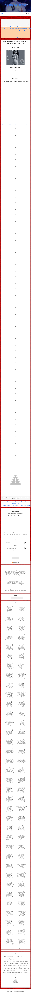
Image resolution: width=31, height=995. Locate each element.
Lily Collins (21, 713)
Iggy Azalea (9, 897)
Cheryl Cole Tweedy (9, 761)
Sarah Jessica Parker (20, 871)
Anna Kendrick (9, 669)
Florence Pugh (9, 862)
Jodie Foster (21, 609)
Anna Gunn (9, 668)
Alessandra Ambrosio (9, 620)
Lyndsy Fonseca (21, 725)
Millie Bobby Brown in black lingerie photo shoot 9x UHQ (15, 570)
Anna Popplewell (9, 673)
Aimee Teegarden (9, 616)
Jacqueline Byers (9, 906)
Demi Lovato (9, 801)
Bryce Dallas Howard (9, 722)
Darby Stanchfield (9, 794)
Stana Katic (21, 907)
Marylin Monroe (21, 745)
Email (16, 545)
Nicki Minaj (21, 797)
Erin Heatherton (9, 850)
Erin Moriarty (9, 852)
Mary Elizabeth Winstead (21, 743)
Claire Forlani (9, 775)
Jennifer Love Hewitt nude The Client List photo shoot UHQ (16, 505)
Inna (9, 901)
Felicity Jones (9, 860)
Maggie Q (20, 729)
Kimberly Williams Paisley (20, 670)
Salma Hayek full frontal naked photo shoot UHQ (15, 582)
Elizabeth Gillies (9, 824)
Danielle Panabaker (9, 793)
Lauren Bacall (21, 697)
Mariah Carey (21, 739)
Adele (9, 608)
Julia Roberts (21, 620)
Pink (21, 825)
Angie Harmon (9, 665)
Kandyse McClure (21, 632)
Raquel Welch (21, 837)
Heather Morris (9, 889)
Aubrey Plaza (9, 694)
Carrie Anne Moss (9, 741)
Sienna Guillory (21, 888)
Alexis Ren (9, 624)
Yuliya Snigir (21, 940)
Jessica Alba (9, 939)
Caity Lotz (9, 724)
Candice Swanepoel (9, 733)
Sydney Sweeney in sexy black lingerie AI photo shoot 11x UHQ (15, 572)
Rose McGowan (21, 853)
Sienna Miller (21, 889)
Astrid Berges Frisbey (9, 693)
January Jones (9, 917)
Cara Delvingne (9, 736)
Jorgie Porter (21, 615)
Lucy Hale (21, 723)
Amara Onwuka (9, 650)
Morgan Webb (21, 781)
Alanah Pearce (8, 619)
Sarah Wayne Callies (20, 875)
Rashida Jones (20, 838)
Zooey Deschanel (21, 948)
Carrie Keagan (9, 743)
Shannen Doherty (21, 882)
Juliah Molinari (20, 624)
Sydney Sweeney (21, 912)
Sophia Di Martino (21, 897)
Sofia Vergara (21, 895)
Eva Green (9, 853)
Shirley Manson (21, 887)
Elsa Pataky (9, 829)
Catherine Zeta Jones (9, 752)
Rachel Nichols (20, 831)
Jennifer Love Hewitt (8, 935)
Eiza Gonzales (9, 815)
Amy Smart (9, 658)
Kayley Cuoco (21, 658)
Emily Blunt (9, 833)
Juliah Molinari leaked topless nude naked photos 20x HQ (15, 573)
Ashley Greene (8, 689)
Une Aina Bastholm (21, 930)
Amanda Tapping (9, 649)
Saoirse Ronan (20, 863)
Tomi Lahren (21, 924)
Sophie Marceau (21, 902)
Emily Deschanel (9, 834)
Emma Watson (8, 844)
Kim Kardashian (21, 669)
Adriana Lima (9, 611)
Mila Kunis (20, 762)
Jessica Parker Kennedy (9, 943)
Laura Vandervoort (20, 695)
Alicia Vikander (9, 631)
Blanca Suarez (9, 710)
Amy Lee (9, 657)
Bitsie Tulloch (9, 707)
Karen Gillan (21, 635)
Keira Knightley (20, 659)
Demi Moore (9, 802)
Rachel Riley (21, 833)
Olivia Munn (21, 810)
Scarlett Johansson (20, 876)
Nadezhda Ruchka (21, 783)
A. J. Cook (9, 603)
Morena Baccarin (21, 779)
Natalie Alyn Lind (21, 787)
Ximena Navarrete (21, 939)
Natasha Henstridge (20, 791)
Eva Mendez (9, 855)
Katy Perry (20, 656)
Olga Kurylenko (21, 807)
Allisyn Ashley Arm (9, 637)
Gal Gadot (9, 865)
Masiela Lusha (20, 746)
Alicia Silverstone (9, 630)
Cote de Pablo (9, 781)
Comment (16, 518)
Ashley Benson (8, 688)
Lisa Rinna (21, 720)
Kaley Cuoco (21, 631)
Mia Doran (21, 756)
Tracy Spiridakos (21, 926)
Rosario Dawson (21, 849)
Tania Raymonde (21, 914)
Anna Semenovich (9, 675)
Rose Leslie (21, 852)
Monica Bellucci (21, 777)
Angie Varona (9, 666)
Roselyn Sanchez (21, 855)
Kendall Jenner (20, 665)
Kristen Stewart (20, 678)
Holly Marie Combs (9, 895)
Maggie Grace (21, 727)
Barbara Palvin (9, 697)
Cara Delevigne (9, 734)
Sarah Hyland (20, 869)
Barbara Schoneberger (9, 698)
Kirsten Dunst (21, 673)
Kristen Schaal (20, 677)
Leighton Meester (21, 704)
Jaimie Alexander (9, 911)
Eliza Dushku (9, 821)
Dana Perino (9, 789)
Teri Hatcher (21, 920)
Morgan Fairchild (21, 780)
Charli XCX (9, 755)
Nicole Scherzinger (21, 800)
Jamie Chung (9, 913)
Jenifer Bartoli (9, 922)
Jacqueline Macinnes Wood (9, 907)
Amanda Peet (9, 647)
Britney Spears (8, 716)
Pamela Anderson (21, 815)
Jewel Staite (21, 605)
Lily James (21, 714)
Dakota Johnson (9, 787)
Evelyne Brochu (9, 858)
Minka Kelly (21, 767)
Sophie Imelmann (21, 901)
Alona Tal (9, 638)
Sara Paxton (21, 865)
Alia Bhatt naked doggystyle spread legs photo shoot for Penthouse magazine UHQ (15, 586)
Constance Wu (9, 779)
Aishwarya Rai (9, 617)
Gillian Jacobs (9, 874)
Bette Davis (9, 703)
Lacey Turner (21, 685)
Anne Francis (9, 678)
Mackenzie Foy (20, 726)
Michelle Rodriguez (21, 760)
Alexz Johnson (9, 625)
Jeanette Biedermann (9, 920)
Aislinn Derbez (8, 618)
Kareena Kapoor (21, 634)
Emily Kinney (9, 835)
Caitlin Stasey (9, 723)
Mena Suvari (21, 755)
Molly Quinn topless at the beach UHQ (15, 581)
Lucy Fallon (21, 722)
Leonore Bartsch (21, 707)
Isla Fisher (9, 903)
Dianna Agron (9, 808)
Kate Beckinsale (20, 640)
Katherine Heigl (21, 648)
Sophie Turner (20, 904)
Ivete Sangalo (9, 905)
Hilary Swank (9, 893)
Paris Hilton (21, 816)
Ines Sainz (9, 900)
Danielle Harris (9, 792)
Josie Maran (21, 616)
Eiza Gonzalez (9, 816)
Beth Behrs (9, 702)
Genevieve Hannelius (9, 869)
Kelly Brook (21, 663)
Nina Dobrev (21, 805)
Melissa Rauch (20, 754)
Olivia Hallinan (20, 808)
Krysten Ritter (21, 682)
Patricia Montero (21, 818)
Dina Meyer (9, 809)
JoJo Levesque (21, 611)
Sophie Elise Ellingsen (21, 900)
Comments (15, 981)
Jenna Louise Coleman (9, 925)
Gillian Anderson (9, 873)
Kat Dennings (20, 638)
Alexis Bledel (9, 622)
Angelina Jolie (8, 663)
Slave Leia (21, 893)
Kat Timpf (21, 639)
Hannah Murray (9, 882)
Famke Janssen (9, 859)
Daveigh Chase (9, 796)
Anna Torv (9, 676)
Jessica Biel (9, 940)
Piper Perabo (21, 826)
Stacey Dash (21, 905)
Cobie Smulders (9, 778)
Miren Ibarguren (21, 770)
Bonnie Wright (9, 711)
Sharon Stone (21, 884)
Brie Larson (9, 715)
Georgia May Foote (9, 871)
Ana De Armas (9, 659)
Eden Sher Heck (9, 814)
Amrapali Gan (9, 654)
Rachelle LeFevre (21, 836)
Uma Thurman (20, 927)
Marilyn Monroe (21, 741)
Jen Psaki (9, 921)
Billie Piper (9, 706)
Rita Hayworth (20, 845)
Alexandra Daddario (8, 621)
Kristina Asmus (20, 680)
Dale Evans (9, 788)
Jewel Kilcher (21, 603)
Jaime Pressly (9, 910)
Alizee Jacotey (9, 635)
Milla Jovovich (21, 764)
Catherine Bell (9, 749)
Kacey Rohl (21, 629)
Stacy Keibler (21, 906)
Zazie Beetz (21, 942)
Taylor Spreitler (21, 919)
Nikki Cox (20, 802)
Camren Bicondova (9, 729)
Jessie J (9, 947)
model (21, 773)
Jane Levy (9, 915)
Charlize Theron (9, 756)
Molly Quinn (21, 775)
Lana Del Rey (21, 687)
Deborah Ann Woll (9, 798)
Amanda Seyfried (9, 648)
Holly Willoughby (9, 896)
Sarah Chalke (21, 867)
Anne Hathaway (8, 679)
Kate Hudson (21, 642)
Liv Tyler (20, 721)
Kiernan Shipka (20, 668)
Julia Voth (21, 622)
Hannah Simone (9, 883)
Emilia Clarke (8, 830)
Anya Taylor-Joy (9, 683)
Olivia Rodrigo (20, 811)
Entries (15, 980)
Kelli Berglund (21, 660)
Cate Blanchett (9, 746)
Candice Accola (9, 731)
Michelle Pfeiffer (21, 759)
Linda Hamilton (21, 715)
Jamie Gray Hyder (9, 914)
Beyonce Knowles (9, 704)
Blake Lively (9, 708)
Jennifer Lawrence (9, 933)
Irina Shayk (9, 902)
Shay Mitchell (21, 885)
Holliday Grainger (9, 894)
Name (16, 539)
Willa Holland (20, 938)
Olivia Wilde (21, 812)
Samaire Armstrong (21, 859)
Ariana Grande (8, 686)
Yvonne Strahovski (21, 941)
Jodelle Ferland (21, 607)
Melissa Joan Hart (21, 753)
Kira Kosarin (21, 672)
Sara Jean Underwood (21, 864)
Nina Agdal (21, 803)
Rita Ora (20, 846)
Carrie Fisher (9, 742)
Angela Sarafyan (9, 661)
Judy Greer (21, 617)
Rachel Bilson (20, 829)
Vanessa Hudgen (21, 931)
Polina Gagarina (21, 827)
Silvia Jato (21, 891)
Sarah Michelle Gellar (20, 873)
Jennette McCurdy (9, 927)
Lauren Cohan (21, 698)
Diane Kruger (9, 806)
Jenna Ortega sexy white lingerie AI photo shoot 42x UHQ (15, 567)
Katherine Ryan (21, 649)
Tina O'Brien (21, 923)
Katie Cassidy (21, 651)
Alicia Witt (9, 632)
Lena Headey (21, 705)
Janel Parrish (9, 916)
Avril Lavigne (9, 695)
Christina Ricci (9, 770)
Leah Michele (21, 701)
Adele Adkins (9, 609)
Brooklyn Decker (9, 721)
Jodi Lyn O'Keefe (21, 608)
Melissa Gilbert (21, 752)
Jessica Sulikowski (9, 945)
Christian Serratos (9, 765)
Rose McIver (21, 854)
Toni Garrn (21, 925)
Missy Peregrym (21, 772)
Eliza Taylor (9, 822)
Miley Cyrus (21, 763)
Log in (15, 979)
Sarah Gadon (21, 868)
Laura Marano (20, 693)
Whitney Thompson (21, 936)
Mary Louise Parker (21, 744)
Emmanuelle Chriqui (8, 845)
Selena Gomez (26, 497)
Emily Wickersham (9, 840)
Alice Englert (9, 628)
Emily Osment (9, 836)
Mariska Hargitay (21, 742)
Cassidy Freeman (9, 745)
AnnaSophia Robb (9, 677)
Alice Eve (9, 629)
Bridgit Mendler (9, 714)
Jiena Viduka (21, 606)
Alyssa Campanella (9, 641)
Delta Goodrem (9, 800)
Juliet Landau (21, 627)
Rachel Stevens (21, 834)
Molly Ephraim (20, 774)
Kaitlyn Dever (21, 630)
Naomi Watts (21, 784)
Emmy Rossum (8, 846)
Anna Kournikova (9, 670)
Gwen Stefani (9, 876)
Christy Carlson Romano (9, 772)
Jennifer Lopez (9, 934)
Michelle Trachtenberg (21, 761)
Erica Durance (8, 849)
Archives (9, 598)
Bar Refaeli (9, 696)
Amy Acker (9, 655)
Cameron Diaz (9, 725)
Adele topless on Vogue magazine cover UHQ (15, 588)
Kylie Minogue (20, 684)
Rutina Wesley (20, 856)
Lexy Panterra (21, 708)
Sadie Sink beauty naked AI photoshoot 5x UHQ (15, 569)
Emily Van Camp (9, 838)
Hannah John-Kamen (8, 881)
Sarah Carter (21, 866)
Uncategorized (20, 929)
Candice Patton (9, 732)
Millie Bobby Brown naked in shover (15, 579)
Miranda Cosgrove (21, 768)
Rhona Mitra (21, 843)
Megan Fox (20, 748)
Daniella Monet (9, 791)
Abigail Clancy (9, 605)
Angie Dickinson (9, 664)
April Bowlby (9, 684)
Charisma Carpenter (9, 754)
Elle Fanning (9, 826)
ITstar (21, 992)
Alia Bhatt (9, 627)
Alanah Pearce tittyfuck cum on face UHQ (15, 575)
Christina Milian (9, 769)
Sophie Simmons (21, 903)
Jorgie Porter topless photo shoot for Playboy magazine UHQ (15, 590)
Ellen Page (9, 827)
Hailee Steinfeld (9, 878)
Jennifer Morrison (9, 936)
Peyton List (21, 821)
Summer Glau (20, 910)
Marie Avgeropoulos (20, 740)
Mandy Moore (21, 732)
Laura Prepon (21, 694)
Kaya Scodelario (21, 657)
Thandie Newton (21, 921)
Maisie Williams (20, 730)
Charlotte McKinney (9, 760)
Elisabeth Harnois (9, 818)
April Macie (9, 685)
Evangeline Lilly (9, 857)
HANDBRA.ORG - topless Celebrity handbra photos (19, 33)
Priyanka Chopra (21, 828)
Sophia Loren (21, 898)
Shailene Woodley (21, 879)
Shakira (21, 881)
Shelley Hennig (20, 886)
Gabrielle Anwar (9, 863)
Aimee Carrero (8, 615)
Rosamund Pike (21, 848)
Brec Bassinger (9, 712)
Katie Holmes (21, 653)
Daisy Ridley (9, 784)
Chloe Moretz (9, 764)
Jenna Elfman (9, 923)
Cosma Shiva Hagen (9, 780)
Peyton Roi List (20, 822)
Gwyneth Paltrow (9, 877)
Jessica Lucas (9, 942)
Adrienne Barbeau (9, 613)
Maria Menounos (21, 736)
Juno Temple (21, 628)
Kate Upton (21, 645)
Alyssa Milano (8, 642)
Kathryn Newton (21, 650)
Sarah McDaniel (21, 872)
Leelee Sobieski (21, 703)
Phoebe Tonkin (20, 824)
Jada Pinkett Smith (9, 908)
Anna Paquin (9, 672)
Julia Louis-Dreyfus (21, 619)
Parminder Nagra (21, 817)
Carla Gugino (9, 739)
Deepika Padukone (9, 799)
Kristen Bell (21, 676)
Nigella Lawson (21, 801)
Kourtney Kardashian (21, 674)
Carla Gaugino (9, 738)
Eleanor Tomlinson (9, 817)
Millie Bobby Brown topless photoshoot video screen (15, 574)
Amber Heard (8, 653)
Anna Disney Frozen (9, 667)
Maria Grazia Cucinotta (21, 735)
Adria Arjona (9, 610)
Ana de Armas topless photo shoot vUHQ (15, 584)
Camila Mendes (9, 726)
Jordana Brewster (21, 612)
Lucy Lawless (21, 724)
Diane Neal (9, 807)
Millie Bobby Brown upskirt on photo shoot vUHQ (15, 583)
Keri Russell (21, 666)
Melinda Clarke (21, 750)
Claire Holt (9, 777)
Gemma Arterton (9, 866)
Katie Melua (21, 655)
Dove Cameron (9, 810)
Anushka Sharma (9, 682)
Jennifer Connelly (9, 931)
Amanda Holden (9, 646)
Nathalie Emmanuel (20, 793)
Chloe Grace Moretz (8, 763)
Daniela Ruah (9, 790)
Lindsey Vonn (21, 717)
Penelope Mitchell (21, 820)
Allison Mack (9, 636)
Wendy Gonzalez (21, 934)
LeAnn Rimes (21, 702)
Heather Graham (9, 887)
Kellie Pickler (21, 661)
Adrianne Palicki (9, 612)
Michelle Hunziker (21, 758)
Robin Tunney (21, 847)
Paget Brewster (21, 814)
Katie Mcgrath (20, 654)
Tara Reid (21, 915)
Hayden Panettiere (9, 884)
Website (16, 551)
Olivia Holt (21, 809)
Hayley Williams (9, 886)
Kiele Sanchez (21, 667)
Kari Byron (21, 636)
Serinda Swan (21, 878)
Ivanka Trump (9, 904)
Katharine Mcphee (21, 647)
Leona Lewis (21, 706)
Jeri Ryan (9, 938)
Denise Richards (9, 803)
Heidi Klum (9, 891)
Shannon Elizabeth (21, 883)
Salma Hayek (21, 858)
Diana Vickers (9, 805)
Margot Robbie (20, 734)
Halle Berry (9, 879)
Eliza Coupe (9, 820)
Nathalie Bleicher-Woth (21, 792)
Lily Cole (20, 712)
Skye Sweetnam (21, 892)
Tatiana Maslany (21, 916)
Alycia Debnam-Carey (9, 639)
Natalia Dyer (21, 786)
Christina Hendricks (8, 768)
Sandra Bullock (20, 860)
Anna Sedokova (9, 674)
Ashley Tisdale (8, 692)
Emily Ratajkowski (9, 837)
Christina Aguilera (9, 767)
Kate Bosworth (20, 641)
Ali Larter (9, 626)
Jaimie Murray (9, 912)
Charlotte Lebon (9, 759)
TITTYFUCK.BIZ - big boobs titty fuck (27, 31)
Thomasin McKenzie (20, 922)
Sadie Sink (21, 857)
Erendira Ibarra (9, 847)
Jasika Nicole (9, 919)
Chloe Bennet (8, 762)
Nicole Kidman (20, 799)
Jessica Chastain (9, 941)
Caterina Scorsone (9, 748)
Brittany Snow (9, 720)
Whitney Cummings (21, 935)
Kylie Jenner (21, 683)
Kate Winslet (21, 646)
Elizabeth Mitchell (9, 825)
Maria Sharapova (21, 738)
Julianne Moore (21, 626)
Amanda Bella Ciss (9, 644)
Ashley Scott (9, 691)
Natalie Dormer (21, 788)
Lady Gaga (21, 686)
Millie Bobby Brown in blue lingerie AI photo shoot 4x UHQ (15, 571)
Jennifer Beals (9, 930)
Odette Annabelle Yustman (21, 806)
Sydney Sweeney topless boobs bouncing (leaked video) (15, 576)
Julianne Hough (21, 625)
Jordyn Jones (21, 613)
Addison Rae (9, 607)
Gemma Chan (9, 868)
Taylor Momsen (21, 917)
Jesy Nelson (9, 948)
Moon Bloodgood (21, 778)
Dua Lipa (9, 812)
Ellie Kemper (9, 828)
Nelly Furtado (21, 796)
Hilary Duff (9, 892)
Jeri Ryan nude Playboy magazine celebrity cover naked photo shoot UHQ (15, 589)
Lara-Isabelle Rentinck (21, 688)
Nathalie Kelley (21, 794)
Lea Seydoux (21, 700)
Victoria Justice (20, 933)
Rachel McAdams (21, 830)
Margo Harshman (21, 733)
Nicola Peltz (21, 798)
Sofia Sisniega (21, 894)
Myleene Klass (20, 782)
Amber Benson (8, 651)
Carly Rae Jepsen (9, 740)
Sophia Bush (21, 896)
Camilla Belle (9, 727)
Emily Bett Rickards (9, 831)
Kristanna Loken (21, 675)
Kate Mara (21, 644)
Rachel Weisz (21, 835)
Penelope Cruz (20, 819)
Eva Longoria (9, 854)
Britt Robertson (9, 717)
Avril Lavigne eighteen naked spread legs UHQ (15, 580)
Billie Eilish (9, 705)
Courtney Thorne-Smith (9, 783)
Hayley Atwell (9, 885)
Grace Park (9, 875)
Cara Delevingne (9, 735)
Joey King (20, 610)
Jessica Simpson (9, 944)
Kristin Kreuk (20, 679)
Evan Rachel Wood (9, 856)
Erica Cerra (9, 848)
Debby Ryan (9, 797)
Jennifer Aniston (9, 929)
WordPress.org (15, 982)
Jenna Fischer (9, 924)
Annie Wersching (9, 680)
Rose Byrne (21, 850)
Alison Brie (9, 634)
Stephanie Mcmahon (20, 908)
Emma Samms (9, 841)
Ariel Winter (9, 687)
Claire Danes (9, 774)
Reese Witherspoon (21, 839)
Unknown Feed (16, 562)
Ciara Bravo (9, 773)
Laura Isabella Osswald (21, 692)
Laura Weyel (21, 696)
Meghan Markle (21, 749)
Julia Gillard (21, 618)
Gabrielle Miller (9, 864)
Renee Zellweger (21, 841)
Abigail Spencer (9, 606)
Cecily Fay (9, 753)
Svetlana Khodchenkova (21, 911)
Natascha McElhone (20, 790)
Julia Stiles (21, 621)
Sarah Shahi (21, 874)
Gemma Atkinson (9, 867)
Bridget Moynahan (9, 713)
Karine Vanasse (21, 637)
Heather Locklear (9, 888)
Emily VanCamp (9, 839)
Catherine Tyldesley (9, 751)
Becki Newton (9, 700)
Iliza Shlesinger (9, 898)
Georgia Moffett (9, 872)
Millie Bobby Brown (21, 765)
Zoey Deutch (21, 947)
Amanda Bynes (9, 645)
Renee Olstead (20, 840)
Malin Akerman (21, 731)
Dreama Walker (9, 811)
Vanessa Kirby (20, 932)
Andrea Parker (9, 660)
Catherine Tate (9, 750)
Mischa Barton (20, 771)
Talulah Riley (21, 913)
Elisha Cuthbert (8, 819)
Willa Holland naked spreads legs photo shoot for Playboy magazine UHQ (16, 502)
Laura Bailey (21, 689)
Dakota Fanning (8, 786)
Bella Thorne (9, 701)
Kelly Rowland (20, 664)
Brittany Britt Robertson (9, 719)
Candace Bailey (9, 730)
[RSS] (29, 13)
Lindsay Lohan (20, 716)
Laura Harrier (21, 691)
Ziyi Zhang (21, 944)
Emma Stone (9, 843)
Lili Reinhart (21, 710)
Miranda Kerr (21, 769)
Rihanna (20, 844)
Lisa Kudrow (21, 719)
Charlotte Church (9, 758)
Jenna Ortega (9, 926)
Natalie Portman (21, 789)
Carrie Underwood (9, 744)
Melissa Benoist (21, 751)
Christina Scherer (9, 771)
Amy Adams (9, 656)
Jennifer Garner (9, 932)
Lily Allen (20, 711)
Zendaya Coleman (21, 943)
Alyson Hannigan (9, 640)
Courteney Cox (8, 782)
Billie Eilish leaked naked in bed (15, 577)
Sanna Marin (21, 862)
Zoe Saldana (21, 945)
